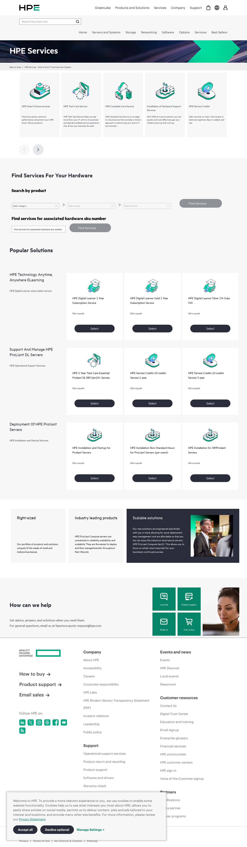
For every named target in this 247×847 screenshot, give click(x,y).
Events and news (175, 652)
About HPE (91, 660)
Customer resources (179, 697)
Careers (89, 676)
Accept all (25, 830)
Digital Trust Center (174, 714)
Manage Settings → (90, 830)
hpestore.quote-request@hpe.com (78, 625)
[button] (90, 227)
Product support (189, 604)
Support (196, 8)
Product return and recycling (104, 762)
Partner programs (173, 816)
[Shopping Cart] (208, 7)
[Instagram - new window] (39, 722)
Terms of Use (41, 841)
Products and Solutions (132, 8)
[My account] (225, 7)
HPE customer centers (176, 762)
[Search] (77, 22)
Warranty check (94, 786)
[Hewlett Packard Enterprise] (29, 7)
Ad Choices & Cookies (68, 841)
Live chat (164, 604)
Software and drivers (98, 778)
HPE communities (173, 754)
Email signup (169, 730)
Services (160, 8)
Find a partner (170, 808)
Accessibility (92, 668)
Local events (169, 676)
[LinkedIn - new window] (22, 722)
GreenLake (103, 8)
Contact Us (168, 706)
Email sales (31, 695)
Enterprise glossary (174, 738)
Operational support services (104, 753)
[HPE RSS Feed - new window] (22, 730)
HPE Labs (90, 692)
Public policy (92, 732)
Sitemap (92, 841)
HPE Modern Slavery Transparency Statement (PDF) (116, 704)
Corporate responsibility (101, 684)
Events (165, 660)
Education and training (177, 722)
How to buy (189, 629)
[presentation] (38, 149)
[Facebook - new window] (55, 722)
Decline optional (57, 830)
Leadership (91, 724)
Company (178, 8)
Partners (168, 792)
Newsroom (168, 684)
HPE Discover (169, 668)
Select (95, 328)
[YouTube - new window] (64, 722)
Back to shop (15, 66)
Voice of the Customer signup (182, 778)
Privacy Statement (32, 819)
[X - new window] (31, 722)
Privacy (23, 841)
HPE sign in (168, 770)
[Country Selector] (217, 7)
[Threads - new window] (47, 722)
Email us (164, 629)
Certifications (170, 800)
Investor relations (96, 716)
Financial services (173, 746)
